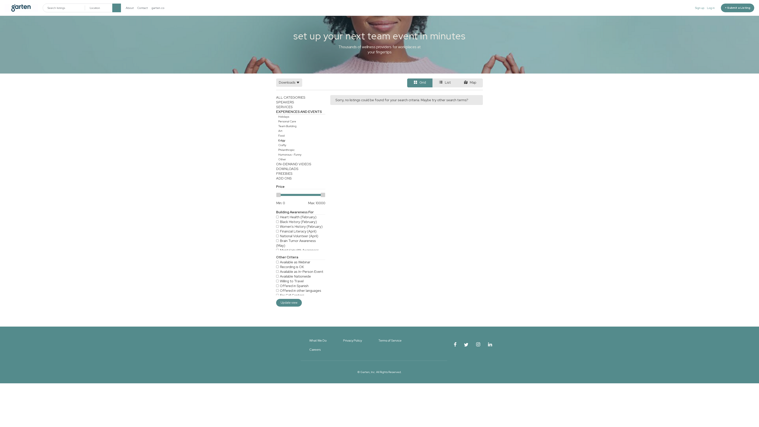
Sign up (699, 8)
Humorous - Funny (289, 154)
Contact (142, 8)
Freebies (284, 173)
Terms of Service (390, 340)
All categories (290, 97)
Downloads (287, 169)
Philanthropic (286, 150)
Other (282, 159)
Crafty (282, 145)
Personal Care (287, 121)
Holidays (283, 116)
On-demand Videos (293, 164)
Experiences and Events (299, 112)
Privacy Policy (352, 340)
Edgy (281, 140)
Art (280, 131)
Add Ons (284, 178)
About (130, 8)
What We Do (318, 340)
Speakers (285, 102)
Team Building (287, 126)
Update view (289, 303)
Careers (315, 350)
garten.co (157, 8)
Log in (711, 8)
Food (281, 135)
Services (284, 107)
